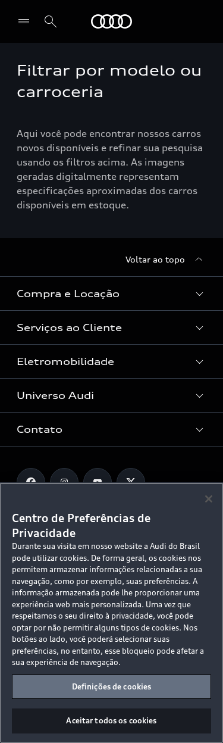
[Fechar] (209, 499)
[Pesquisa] (50, 21)
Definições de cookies (112, 686)
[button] (111, 293)
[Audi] (111, 21)
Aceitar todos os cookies (111, 720)
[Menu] (26, 21)
